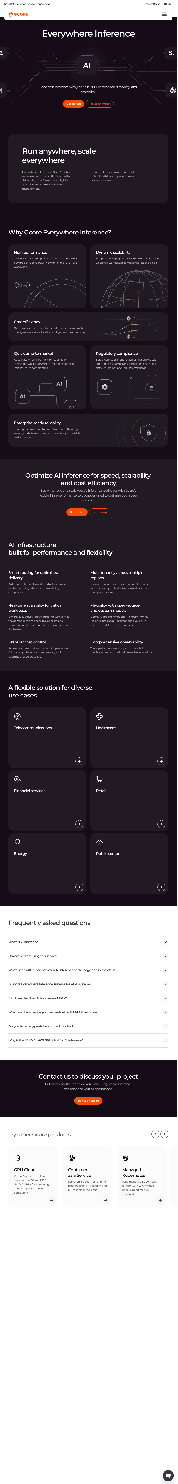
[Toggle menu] (164, 14)
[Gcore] (18, 14)
